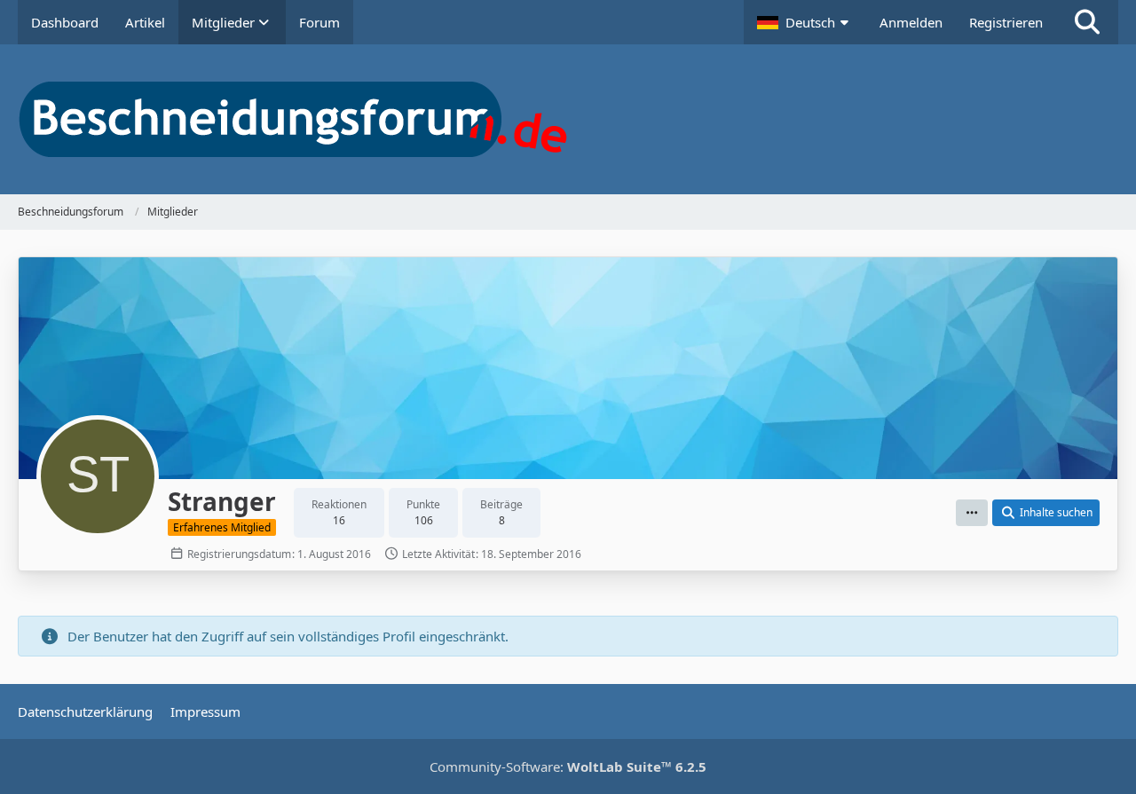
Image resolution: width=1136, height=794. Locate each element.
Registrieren (1006, 22)
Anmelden (911, 22)
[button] (805, 22)
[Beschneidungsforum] (568, 119)
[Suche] (1087, 22)
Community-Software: (568, 766)
